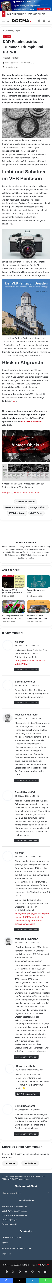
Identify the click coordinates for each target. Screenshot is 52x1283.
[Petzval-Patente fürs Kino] (38, 581)
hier (14, 401)
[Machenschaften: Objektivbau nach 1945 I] (38, 606)
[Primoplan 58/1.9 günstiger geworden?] (13, 581)
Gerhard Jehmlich (15, 507)
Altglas (17, 31)
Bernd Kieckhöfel (11, 63)
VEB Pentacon (17, 513)
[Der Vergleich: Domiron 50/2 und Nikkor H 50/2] (13, 606)
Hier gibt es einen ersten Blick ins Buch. (21, 492)
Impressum (6, 1254)
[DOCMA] (21, 20)
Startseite (8, 31)
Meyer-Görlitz (39, 507)
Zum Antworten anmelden (26, 669)
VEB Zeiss (37, 513)
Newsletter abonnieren (11, 1237)
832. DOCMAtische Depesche (14, 1215)
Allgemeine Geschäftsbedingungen (16, 1248)
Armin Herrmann (26, 501)
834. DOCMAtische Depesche (14, 1206)
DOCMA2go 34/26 (9, 1220)
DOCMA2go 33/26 (9, 1224)
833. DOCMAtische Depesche (14, 1211)
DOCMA (43, 1265)
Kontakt (5, 1243)
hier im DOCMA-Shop (31, 421)
